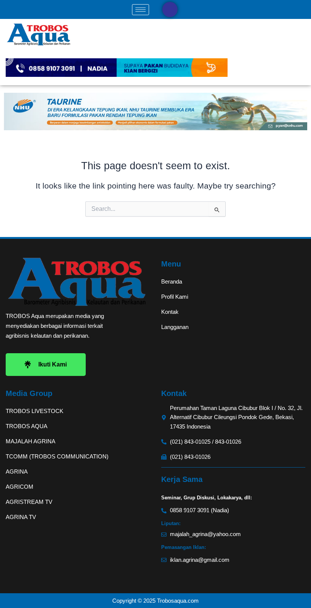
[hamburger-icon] (140, 9)
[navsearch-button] (169, 9)
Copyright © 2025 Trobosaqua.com (155, 600)
